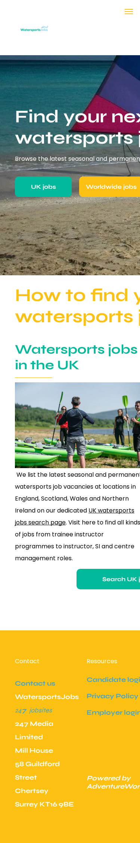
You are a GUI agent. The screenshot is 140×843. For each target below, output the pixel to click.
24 (18, 710)
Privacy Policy (113, 696)
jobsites (40, 710)
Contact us (35, 683)
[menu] (128, 11)
